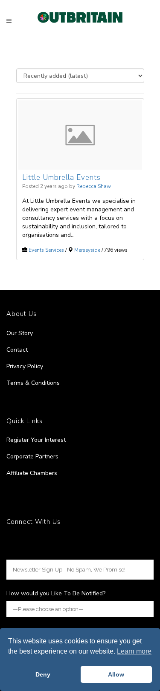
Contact (17, 350)
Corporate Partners (32, 456)
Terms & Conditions (33, 383)
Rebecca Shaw (93, 186)
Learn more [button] (134, 651)
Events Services (46, 250)
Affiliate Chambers (31, 473)
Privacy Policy (24, 366)
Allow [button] (116, 674)
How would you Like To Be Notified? (55, 593)
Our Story (19, 333)
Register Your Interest (36, 440)
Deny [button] (42, 674)
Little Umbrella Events (61, 177)
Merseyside (87, 250)
